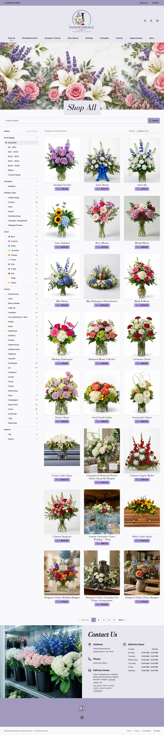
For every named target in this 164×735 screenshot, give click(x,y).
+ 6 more (111, 679)
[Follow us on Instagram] (82, 717)
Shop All (11, 38)
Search (155, 120)
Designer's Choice (53, 38)
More (152, 38)
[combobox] (148, 131)
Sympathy (104, 38)
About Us (144, 3)
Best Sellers (73, 38)
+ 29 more (97, 691)
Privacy (136, 731)
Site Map (156, 731)
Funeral (119, 38)
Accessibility (146, 731)
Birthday (89, 38)
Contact (155, 3)
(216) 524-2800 (13, 3)
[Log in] (151, 20)
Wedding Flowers (30, 38)
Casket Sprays (136, 38)
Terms (129, 731)
